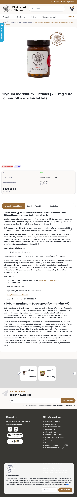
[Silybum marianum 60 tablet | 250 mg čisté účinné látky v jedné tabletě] (38, 59)
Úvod (4, 22)
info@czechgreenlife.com (17, 295)
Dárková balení (49, 17)
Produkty (7, 17)
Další (70, 16)
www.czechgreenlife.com (49, 280)
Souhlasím (65, 490)
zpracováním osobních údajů (46, 406)
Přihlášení (56, 2)
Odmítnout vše (49, 490)
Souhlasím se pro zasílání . (50, 406)
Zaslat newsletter (20, 394)
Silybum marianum (25, 22)
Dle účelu (21, 17)
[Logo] (14, 9)
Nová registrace (68, 2)
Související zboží (35, 206)
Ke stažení (54, 206)
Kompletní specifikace (13, 206)
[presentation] (19, 373)
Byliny (33, 17)
